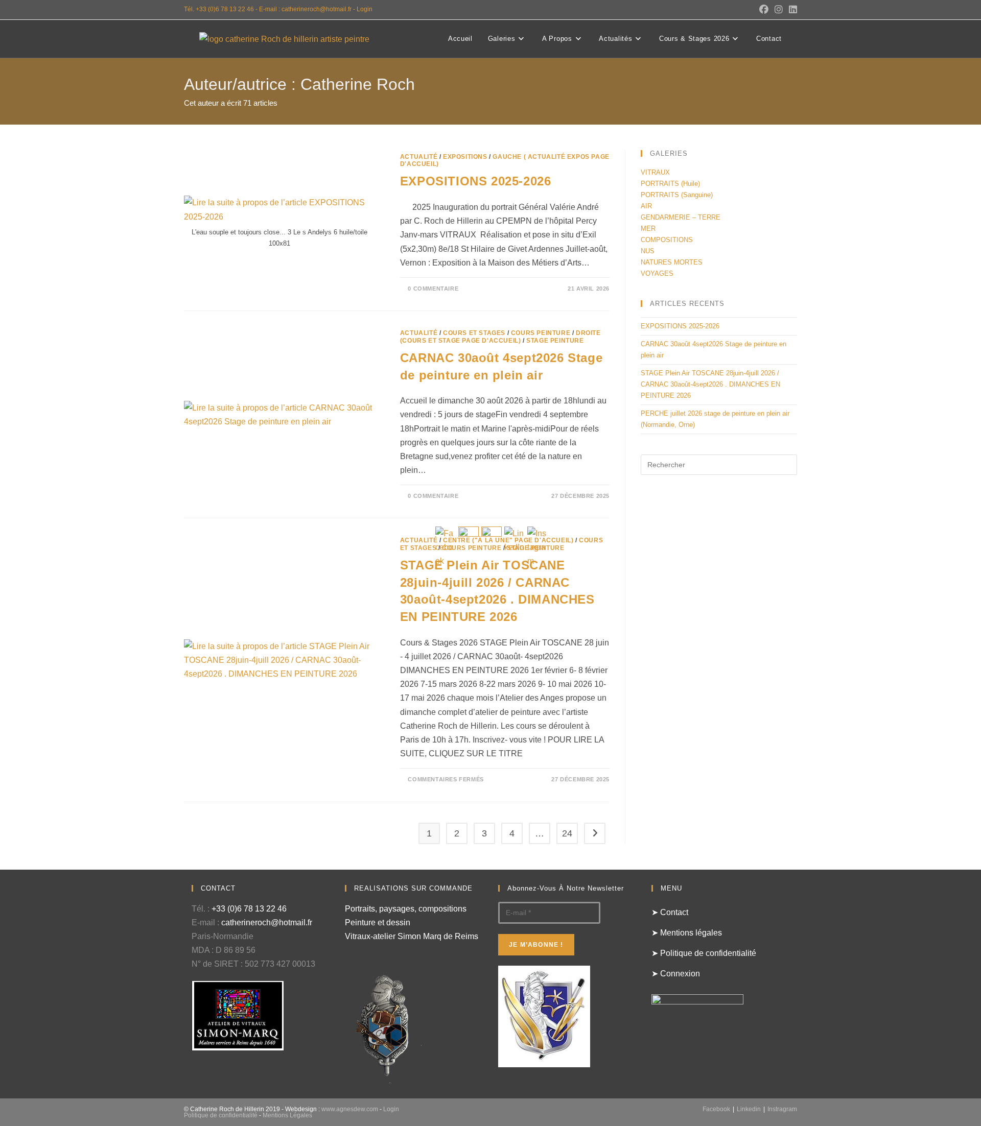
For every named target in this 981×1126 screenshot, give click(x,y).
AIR (646, 206)
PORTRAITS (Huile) (670, 183)
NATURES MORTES (672, 262)
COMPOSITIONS (667, 240)
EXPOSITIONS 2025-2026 (475, 181)
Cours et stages (474, 333)
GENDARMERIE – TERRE (680, 217)
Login (364, 9)
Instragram (782, 1109)
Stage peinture (554, 340)
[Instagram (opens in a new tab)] (779, 10)
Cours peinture (540, 333)
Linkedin (749, 1109)
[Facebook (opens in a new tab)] (764, 10)
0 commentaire (433, 288)
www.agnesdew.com (349, 1109)
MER (648, 228)
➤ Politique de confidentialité (703, 953)
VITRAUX (655, 172)
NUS (648, 251)
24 (567, 833)
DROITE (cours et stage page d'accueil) (500, 336)
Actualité (418, 156)
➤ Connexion (675, 973)
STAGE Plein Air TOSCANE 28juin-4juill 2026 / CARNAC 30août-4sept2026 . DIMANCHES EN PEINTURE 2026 (710, 384)
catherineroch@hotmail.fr (266, 922)
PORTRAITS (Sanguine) (677, 195)
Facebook (716, 1109)
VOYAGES (657, 273)
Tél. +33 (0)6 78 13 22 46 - (221, 9)
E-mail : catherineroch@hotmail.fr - (308, 9)
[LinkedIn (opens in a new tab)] (791, 10)
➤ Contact (669, 912)
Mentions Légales (287, 1115)
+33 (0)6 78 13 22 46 (249, 908)
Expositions (465, 156)
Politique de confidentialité (221, 1115)
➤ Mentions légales (686, 932)
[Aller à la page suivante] (594, 833)
